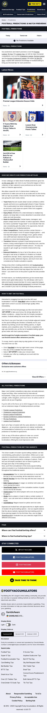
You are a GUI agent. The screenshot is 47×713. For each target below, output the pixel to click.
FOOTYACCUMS (25, 565)
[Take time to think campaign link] (23, 582)
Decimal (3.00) (20, 634)
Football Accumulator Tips (10, 659)
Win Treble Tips (29, 666)
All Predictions (8, 14)
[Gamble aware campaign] (14, 612)
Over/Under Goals (10, 487)
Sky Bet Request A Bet (31, 662)
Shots (5, 496)
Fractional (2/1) (7, 634)
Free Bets (21, 301)
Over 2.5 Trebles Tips (9, 679)
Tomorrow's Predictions (25, 14)
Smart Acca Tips (7, 674)
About (8, 694)
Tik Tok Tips (27, 683)
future (39, 35)
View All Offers (38, 377)
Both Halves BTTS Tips (31, 679)
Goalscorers (8, 492)
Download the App (8, 9)
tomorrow (23, 35)
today (8, 35)
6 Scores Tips (28, 652)
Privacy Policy (15, 697)
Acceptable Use (30, 697)
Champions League (26, 56)
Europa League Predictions (12, 414)
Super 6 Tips (5, 655)
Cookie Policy (17, 701)
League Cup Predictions (11, 421)
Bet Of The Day (8, 478)
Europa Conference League (17, 58)
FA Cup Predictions (10, 419)
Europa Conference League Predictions (17, 416)
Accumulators (8, 474)
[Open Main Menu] (44, 4)
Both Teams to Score (10, 483)
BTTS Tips (5, 669)
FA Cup (10, 54)
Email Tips (26, 669)
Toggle (8, 624)
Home (4, 20)
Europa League (39, 56)
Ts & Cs (38, 694)
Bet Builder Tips (7, 666)
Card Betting (8, 503)
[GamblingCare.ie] (14, 616)
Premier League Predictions (12, 410)
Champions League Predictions (14, 412)
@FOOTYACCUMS (25, 550)
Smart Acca (41, 9)
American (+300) (32, 634)
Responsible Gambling (23, 694)
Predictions (31, 9)
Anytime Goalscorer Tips (32, 655)
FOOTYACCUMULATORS (25, 557)
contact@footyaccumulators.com (18, 644)
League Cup (20, 54)
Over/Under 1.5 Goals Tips (10, 683)
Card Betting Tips (7, 662)
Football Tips (20, 9)
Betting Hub (30, 701)
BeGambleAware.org (12, 371)
